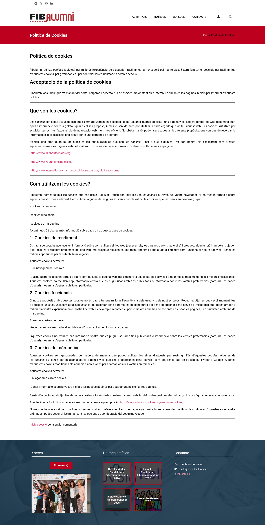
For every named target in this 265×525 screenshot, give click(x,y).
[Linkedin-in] (51, 3)
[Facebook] (36, 3)
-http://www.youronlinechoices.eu (51, 161)
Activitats (139, 16)
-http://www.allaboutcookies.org (50, 153)
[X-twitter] (41, 3)
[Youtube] (46, 3)
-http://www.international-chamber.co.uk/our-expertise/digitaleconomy (74, 170)
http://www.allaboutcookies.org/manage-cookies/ (152, 402)
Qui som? (179, 16)
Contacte (199, 16)
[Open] (230, 17)
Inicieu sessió (38, 424)
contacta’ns (183, 474)
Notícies (160, 16)
